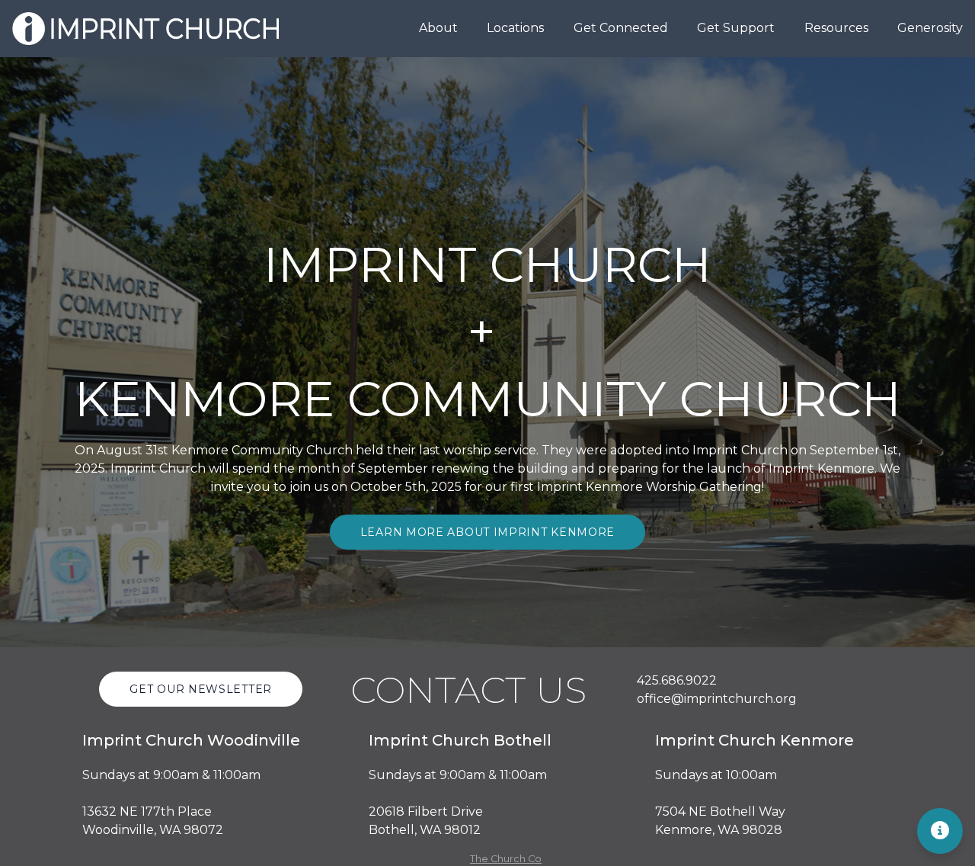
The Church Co (506, 858)
